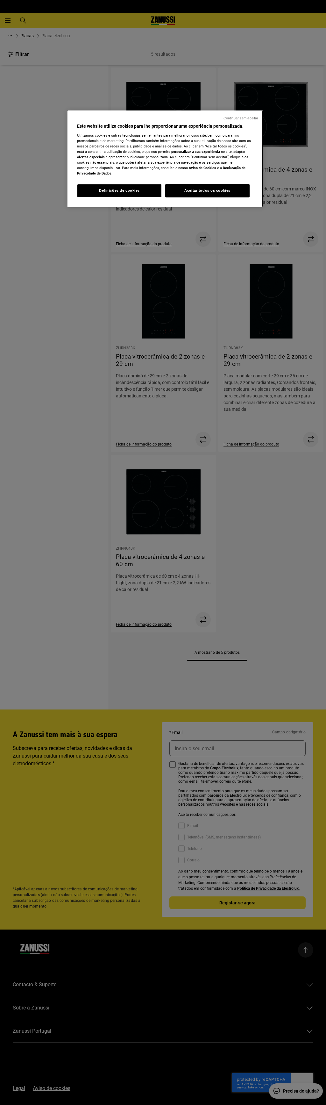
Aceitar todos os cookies (207, 190)
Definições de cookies (119, 190)
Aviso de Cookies (202, 168)
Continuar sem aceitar (240, 118)
